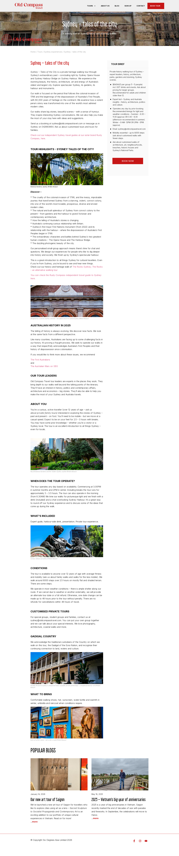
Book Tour (155, 6)
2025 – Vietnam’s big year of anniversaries (118, 799)
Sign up (127, 6)
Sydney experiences (53, 52)
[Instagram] (140, 841)
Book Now (128, 161)
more (35, 821)
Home (33, 52)
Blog (117, 6)
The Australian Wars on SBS (44, 366)
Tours (90, 6)
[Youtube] (146, 841)
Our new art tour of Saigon (47, 799)
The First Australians (40, 359)
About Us (105, 6)
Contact (141, 6)
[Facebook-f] (134, 841)
